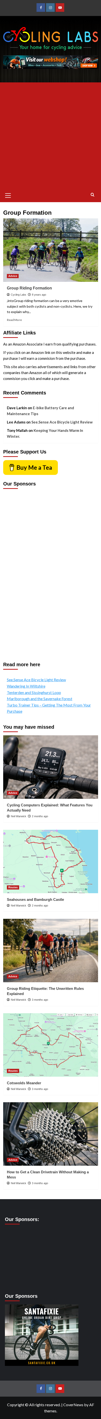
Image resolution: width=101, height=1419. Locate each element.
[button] (8, 195)
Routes (13, 887)
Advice (12, 275)
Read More (14, 320)
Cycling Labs (18, 294)
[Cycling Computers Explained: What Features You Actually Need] (50, 767)
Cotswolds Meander (24, 1083)
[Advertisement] (50, 135)
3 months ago (40, 999)
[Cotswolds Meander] (50, 1045)
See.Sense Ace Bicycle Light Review (62, 422)
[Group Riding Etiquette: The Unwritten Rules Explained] (50, 950)
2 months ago (40, 816)
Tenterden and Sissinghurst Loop (34, 692)
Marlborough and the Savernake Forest (39, 698)
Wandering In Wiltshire (26, 686)
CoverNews (73, 1404)
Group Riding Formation (29, 288)
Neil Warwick (18, 816)
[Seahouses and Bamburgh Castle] (50, 861)
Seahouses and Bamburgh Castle (35, 899)
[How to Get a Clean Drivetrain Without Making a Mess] (50, 1134)
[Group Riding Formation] (50, 250)
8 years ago (39, 294)
